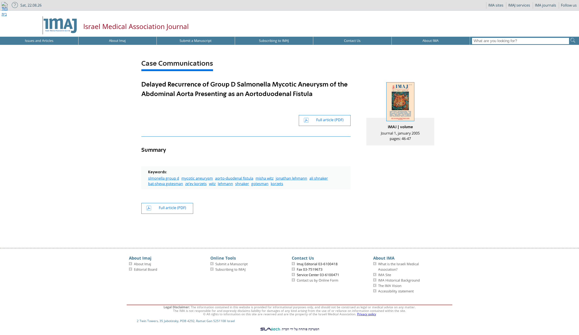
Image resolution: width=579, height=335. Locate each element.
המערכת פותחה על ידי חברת (300, 329)
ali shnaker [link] (318, 177)
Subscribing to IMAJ (230, 269)
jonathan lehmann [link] (291, 177)
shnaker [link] (242, 183)
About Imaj (142, 263)
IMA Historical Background (399, 279)
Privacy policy (366, 314)
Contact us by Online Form (317, 279)
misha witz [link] (264, 177)
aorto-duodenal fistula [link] (234, 177)
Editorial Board (145, 269)
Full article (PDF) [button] (330, 119)
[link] (400, 113)
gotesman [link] (259, 183)
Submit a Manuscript (231, 263)
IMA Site (384, 274)
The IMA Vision (389, 285)
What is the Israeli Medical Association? (398, 266)
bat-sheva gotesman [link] (165, 183)
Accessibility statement (396, 290)
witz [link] (212, 183)
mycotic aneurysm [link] (197, 177)
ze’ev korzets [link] (196, 183)
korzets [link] (277, 183)
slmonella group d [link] (163, 177)
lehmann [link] (225, 183)
